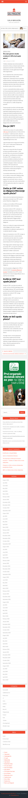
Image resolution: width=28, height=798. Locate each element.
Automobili (5, 689)
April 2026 (5, 491)
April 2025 (5, 524)
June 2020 (5, 671)
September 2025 (7, 510)
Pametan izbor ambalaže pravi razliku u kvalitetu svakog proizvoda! (14, 427)
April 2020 (5, 677)
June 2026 (5, 485)
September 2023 (7, 574)
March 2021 (5, 646)
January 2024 (6, 563)
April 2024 (5, 555)
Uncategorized (6, 723)
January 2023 (6, 593)
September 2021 (7, 632)
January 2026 (6, 499)
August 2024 (6, 546)
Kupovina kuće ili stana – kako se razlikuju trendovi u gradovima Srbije (12, 432)
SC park (6, 758)
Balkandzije (7, 760)
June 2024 (5, 552)
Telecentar (7, 754)
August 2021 (6, 635)
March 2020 (5, 679)
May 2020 (5, 674)
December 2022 (6, 596)
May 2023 (5, 582)
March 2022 (5, 616)
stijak (4, 61)
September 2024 (7, 543)
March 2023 (5, 588)
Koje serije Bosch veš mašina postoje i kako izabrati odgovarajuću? (13, 423)
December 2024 (6, 535)
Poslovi (4, 714)
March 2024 (5, 557)
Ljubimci (4, 703)
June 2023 (5, 580)
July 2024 (5, 549)
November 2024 (6, 538)
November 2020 (6, 657)
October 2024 (6, 541)
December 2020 (6, 654)
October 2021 (6, 629)
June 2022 (5, 607)
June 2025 (5, 519)
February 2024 (6, 560)
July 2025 (5, 516)
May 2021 (5, 641)
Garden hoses (7, 777)
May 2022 (5, 610)
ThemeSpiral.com (15, 795)
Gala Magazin (14, 20)
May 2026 (5, 488)
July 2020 (5, 668)
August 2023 (6, 577)
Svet (4, 717)
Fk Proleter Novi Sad (9, 771)
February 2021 (6, 649)
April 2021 (5, 643)
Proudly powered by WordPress (8, 793)
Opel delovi (7, 762)
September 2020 (7, 663)
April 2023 (5, 585)
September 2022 (7, 599)
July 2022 (5, 605)
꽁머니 (4, 470)
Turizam (4, 720)
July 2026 (5, 482)
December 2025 (6, 502)
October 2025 (6, 507)
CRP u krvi (5, 131)
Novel (5, 752)
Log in (4, 736)
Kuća (4, 701)
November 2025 (6, 505)
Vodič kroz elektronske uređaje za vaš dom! (13, 353)
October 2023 (6, 571)
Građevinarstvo (6, 692)
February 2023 (6, 591)
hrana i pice (5, 695)
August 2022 (6, 602)
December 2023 (6, 566)
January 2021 (6, 652)
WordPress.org (6, 744)
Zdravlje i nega (6, 51)
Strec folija (7, 779)
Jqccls (4, 455)
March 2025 (5, 527)
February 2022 (6, 618)
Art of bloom (7, 773)
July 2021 (5, 638)
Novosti (4, 709)
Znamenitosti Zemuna (12, 455)
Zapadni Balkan (13, 453)
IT (3, 698)
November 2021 (6, 627)
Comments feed (6, 741)
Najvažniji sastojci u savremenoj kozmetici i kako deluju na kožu (14, 441)
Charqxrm (5, 465)
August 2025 (6, 513)
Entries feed (6, 738)
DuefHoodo (5, 453)
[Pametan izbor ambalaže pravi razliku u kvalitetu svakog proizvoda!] (20, 28)
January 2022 (6, 621)
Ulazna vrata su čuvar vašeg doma (15, 470)
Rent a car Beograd (9, 783)
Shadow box (7, 781)
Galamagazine (7, 756)
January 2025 (6, 532)
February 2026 (6, 496)
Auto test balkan (8, 767)
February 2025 (6, 530)
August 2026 (6, 480)
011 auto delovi (8, 765)
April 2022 (5, 613)
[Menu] (2, 1)
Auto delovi (7, 769)
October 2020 (6, 660)
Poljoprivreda (6, 712)
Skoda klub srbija (8, 763)
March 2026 (5, 494)
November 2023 (6, 568)
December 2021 (6, 624)
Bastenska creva (8, 775)
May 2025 (5, 521)
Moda (4, 706)
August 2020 (6, 666)
